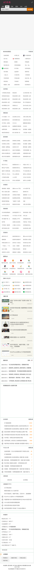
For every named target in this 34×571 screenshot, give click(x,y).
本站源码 (5, 565)
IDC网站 (5, 160)
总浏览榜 (5, 419)
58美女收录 (22, 557)
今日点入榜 (6, 447)
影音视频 (5, 136)
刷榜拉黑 (31, 419)
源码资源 (9, 480)
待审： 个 (30, 360)
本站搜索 (30, 9)
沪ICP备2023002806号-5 (20, 568)
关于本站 (15, 565)
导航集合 (5, 557)
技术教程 (25, 480)
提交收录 (10, 565)
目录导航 (5, 89)
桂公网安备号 (11, 568)
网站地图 (24, 565)
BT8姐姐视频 (12, 526)
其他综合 (5, 232)
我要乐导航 (14, 557)
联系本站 (20, 565)
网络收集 (5, 208)
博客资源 (5, 113)
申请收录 (31, 51)
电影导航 (5, 560)
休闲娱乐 (5, 184)
